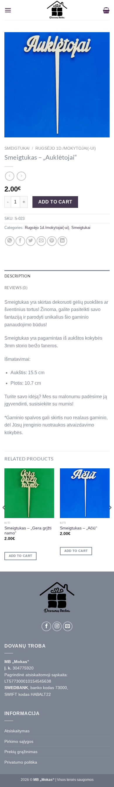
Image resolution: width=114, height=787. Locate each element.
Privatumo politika (20, 762)
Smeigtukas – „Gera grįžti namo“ (27, 531)
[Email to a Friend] (41, 241)
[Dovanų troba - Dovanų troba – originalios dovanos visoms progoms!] (57, 10)
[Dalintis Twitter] (31, 241)
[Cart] (106, 10)
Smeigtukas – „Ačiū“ (78, 528)
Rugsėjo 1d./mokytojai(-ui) (65, 148)
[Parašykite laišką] (67, 626)
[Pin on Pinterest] (52, 241)
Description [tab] (17, 276)
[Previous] (4, 519)
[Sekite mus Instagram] (57, 626)
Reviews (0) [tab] (15, 287)
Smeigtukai (17, 148)
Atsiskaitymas (17, 731)
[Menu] (7, 10)
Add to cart (55, 201)
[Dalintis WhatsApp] (10, 241)
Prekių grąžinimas (20, 751)
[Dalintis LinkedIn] (62, 241)
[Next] (110, 519)
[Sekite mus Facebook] (46, 626)
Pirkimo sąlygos (18, 741)
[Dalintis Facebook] (20, 241)
